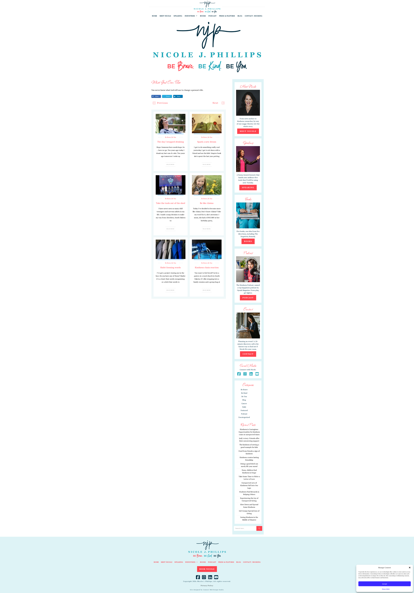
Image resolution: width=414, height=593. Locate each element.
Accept (384, 584)
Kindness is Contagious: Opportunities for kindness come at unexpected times (249, 432)
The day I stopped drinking (170, 141)
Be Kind (244, 393)
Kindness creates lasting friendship (249, 458)
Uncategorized (244, 417)
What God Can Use (165, 82)
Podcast (244, 414)
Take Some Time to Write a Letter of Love (249, 477)
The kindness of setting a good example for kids (249, 445)
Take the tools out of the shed (170, 203)
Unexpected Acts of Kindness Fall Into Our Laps (249, 485)
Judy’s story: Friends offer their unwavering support (249, 439)
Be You (174, 137)
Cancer (244, 403)
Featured (244, 410)
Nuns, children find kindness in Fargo (249, 471)
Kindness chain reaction (207, 267)
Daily (244, 407)
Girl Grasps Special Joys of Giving (249, 512)
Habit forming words (170, 267)
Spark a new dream (206, 141)
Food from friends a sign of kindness (249, 452)
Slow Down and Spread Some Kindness (249, 505)
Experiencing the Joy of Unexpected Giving (249, 499)
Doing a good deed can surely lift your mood (249, 465)
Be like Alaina (206, 203)
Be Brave (168, 137)
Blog (244, 400)
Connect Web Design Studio (213, 590)
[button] (410, 567)
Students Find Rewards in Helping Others (249, 493)
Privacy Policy (386, 589)
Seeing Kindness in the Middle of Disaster (249, 518)
